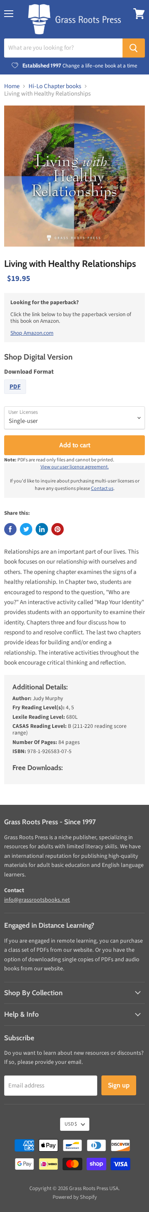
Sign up (119, 1085)
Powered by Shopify (75, 1197)
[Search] (134, 48)
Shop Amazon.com (31, 333)
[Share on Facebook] (10, 529)
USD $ (71, 1124)
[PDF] (16, 396)
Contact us (102, 488)
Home (11, 86)
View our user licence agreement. (75, 466)
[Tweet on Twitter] (26, 529)
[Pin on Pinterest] (57, 529)
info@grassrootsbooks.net (37, 900)
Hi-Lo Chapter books (55, 86)
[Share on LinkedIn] (42, 529)
